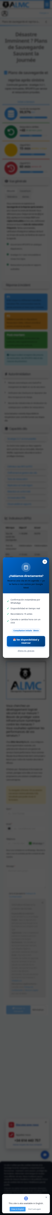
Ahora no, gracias (26, 650)
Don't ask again (34, 1209)
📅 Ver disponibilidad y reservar (26, 641)
